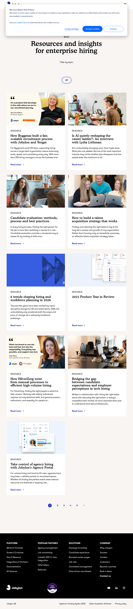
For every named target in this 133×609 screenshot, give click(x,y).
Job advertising (45, 552)
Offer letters (43, 565)
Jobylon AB (11, 603)
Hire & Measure (14, 557)
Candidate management (80, 566)
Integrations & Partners (17, 562)
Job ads (73, 562)
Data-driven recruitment (80, 571)
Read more (16, 164)
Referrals (42, 569)
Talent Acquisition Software (100, 603)
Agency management (48, 547)
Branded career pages (79, 557)
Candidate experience (79, 552)
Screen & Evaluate (15, 552)
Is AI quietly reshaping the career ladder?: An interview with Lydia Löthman (93, 139)
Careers (103, 557)
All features (12, 571)
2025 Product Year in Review (93, 297)
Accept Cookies (92, 29)
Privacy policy (120, 603)
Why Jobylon (106, 547)
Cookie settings (72, 29)
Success (103, 552)
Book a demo (106, 571)
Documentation (14, 566)
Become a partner (108, 566)
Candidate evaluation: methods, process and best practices (34, 219)
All (66, 80)
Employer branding (78, 547)
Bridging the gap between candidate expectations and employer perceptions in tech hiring (91, 384)
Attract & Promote (15, 547)
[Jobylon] (14, 588)
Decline (113, 29)
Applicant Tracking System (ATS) (72, 603)
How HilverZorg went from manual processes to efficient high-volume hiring (31, 382)
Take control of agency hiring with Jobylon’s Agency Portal (32, 465)
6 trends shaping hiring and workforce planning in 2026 (31, 298)
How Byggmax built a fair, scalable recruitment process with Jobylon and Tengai (32, 139)
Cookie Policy (21, 22)
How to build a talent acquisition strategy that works (94, 219)
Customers (105, 562)
